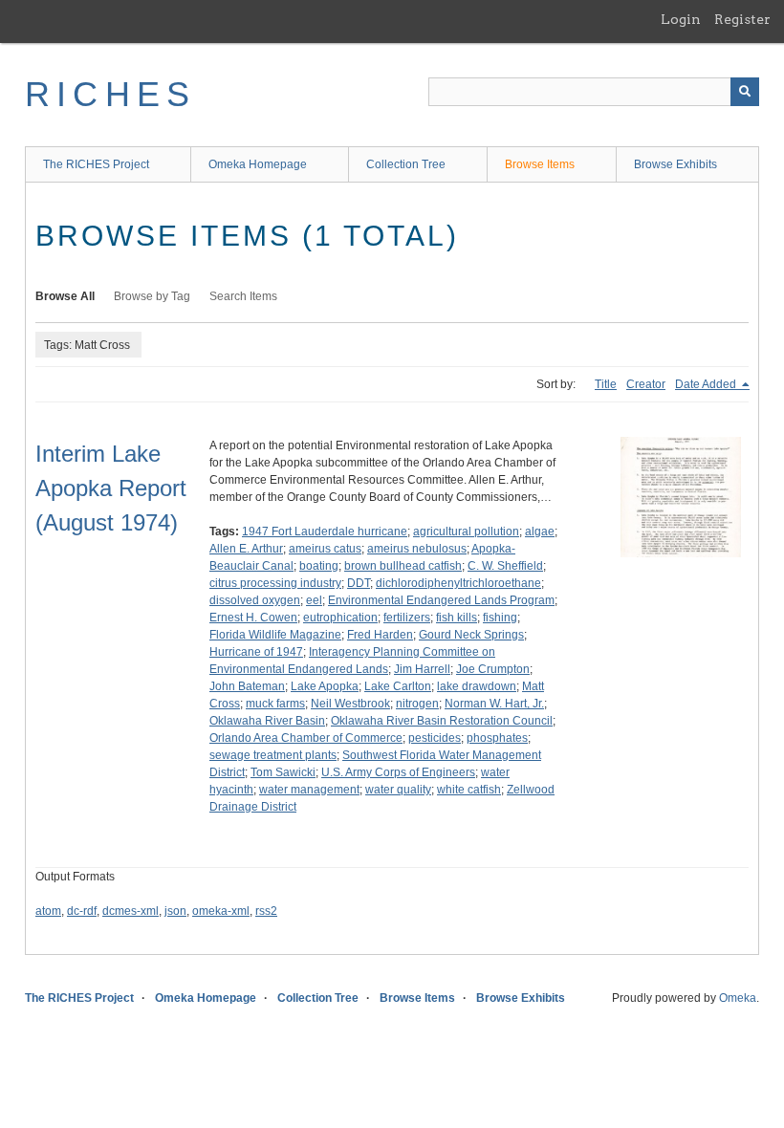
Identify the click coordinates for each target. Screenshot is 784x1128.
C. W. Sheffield (505, 566)
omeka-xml (221, 911)
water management (309, 789)
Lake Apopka (325, 686)
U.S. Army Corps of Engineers (398, 772)
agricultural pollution (466, 531)
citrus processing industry (275, 583)
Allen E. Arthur (246, 548)
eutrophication (340, 617)
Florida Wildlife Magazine (275, 634)
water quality (398, 789)
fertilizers (406, 617)
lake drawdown (476, 686)
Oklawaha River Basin (267, 720)
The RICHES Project (96, 164)
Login (681, 19)
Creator (645, 384)
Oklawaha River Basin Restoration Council (442, 720)
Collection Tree (406, 164)
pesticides (434, 738)
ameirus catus (325, 548)
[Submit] (744, 91)
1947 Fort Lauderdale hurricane (324, 531)
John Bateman (247, 686)
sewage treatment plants (273, 755)
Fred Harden (380, 634)
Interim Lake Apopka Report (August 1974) (110, 488)
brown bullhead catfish (403, 566)
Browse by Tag (152, 296)
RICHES (110, 94)
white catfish (469, 789)
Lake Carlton (397, 686)
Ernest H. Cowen (253, 617)
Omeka (737, 998)
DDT (358, 583)
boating (318, 566)
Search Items (243, 296)
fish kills (456, 617)
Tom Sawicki (283, 772)
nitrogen (417, 703)
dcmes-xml (130, 911)
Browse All (65, 296)
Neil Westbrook (350, 703)
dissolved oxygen (254, 600)
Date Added (707, 384)
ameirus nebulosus (417, 548)
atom (48, 911)
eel (314, 600)
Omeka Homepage (257, 164)
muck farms (275, 703)
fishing (500, 617)
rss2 (266, 911)
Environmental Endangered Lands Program (441, 600)
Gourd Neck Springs (471, 634)
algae (540, 531)
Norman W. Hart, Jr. (494, 703)
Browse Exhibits (675, 164)
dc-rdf (82, 911)
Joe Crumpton (493, 669)
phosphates (497, 738)
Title (606, 384)
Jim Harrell (422, 669)
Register (742, 19)
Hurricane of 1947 (256, 652)
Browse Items (540, 164)
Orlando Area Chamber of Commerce (306, 738)
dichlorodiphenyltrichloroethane (458, 583)
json (175, 911)
